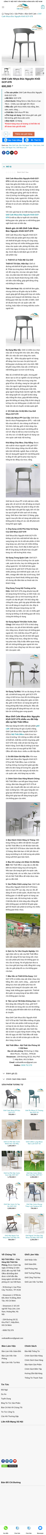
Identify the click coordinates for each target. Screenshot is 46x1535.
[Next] (41, 45)
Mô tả (8, 166)
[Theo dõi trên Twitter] (11, 1461)
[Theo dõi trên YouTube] (15, 1461)
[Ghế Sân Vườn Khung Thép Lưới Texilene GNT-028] (34, 1192)
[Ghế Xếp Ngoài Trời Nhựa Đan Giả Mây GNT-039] (12, 1223)
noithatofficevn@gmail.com (12, 1338)
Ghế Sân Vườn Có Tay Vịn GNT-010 (12, 1205)
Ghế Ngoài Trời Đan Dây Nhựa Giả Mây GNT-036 (34, 1236)
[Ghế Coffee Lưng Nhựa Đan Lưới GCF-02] (34, 1130)
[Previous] (5, 45)
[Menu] (3, 7)
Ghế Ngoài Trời (11, 147)
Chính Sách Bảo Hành (16, 1079)
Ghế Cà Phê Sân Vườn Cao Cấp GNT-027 (12, 1174)
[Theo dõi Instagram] (7, 1461)
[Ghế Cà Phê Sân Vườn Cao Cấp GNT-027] (12, 1161)
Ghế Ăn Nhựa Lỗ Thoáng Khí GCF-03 (34, 1111)
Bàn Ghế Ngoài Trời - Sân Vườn (29, 145)
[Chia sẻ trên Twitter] (8, 153)
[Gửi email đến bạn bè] (12, 153)
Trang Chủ (8, 14)
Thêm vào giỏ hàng (23, 134)
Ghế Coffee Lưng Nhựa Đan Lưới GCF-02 (34, 1143)
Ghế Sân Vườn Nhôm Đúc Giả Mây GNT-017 (34, 1174)
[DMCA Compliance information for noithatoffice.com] (9, 1466)
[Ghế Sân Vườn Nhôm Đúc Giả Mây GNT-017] (34, 1161)
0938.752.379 (26, 1065)
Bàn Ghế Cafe (30, 14)
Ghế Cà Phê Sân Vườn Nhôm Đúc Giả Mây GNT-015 (12, 1143)
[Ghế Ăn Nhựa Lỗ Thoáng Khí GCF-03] (34, 1098)
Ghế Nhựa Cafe (21, 147)
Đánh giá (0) (11, 1073)
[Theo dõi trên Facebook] (3, 1461)
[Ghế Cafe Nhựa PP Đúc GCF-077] (12, 1098)
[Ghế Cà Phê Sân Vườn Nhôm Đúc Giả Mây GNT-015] (12, 1130)
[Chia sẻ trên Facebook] (4, 153)
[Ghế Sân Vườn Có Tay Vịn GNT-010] (12, 1192)
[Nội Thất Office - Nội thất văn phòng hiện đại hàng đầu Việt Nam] (23, 7)
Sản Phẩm (19, 14)
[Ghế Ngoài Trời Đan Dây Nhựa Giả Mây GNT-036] (34, 1223)
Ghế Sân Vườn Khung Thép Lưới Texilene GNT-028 (34, 1205)
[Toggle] (4, 166)
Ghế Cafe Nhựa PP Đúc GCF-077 (11, 1111)
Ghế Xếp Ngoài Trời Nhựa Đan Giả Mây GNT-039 (12, 1237)
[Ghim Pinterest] (16, 153)
